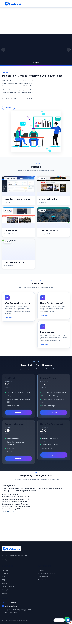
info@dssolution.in (11, 606)
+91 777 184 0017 (11, 602)
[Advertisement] (36, 21)
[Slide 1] (33, 62)
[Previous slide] (3, 50)
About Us (5, 570)
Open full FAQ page (8, 511)
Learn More (8, 107)
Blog (3, 576)
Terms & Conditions (8, 586)
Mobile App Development (45, 580)
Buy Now (18, 412)
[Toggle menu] (66, 4)
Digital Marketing (43, 576)
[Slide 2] (35, 62)
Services (5, 573)
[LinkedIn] (8, 560)
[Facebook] (4, 560)
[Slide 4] (38, 62)
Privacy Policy (6, 590)
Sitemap (4, 593)
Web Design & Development (46, 573)
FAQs (4, 580)
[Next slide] (69, 50)
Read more (9, 317)
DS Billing (41, 570)
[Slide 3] (36, 62)
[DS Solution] (13, 3)
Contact (4, 583)
